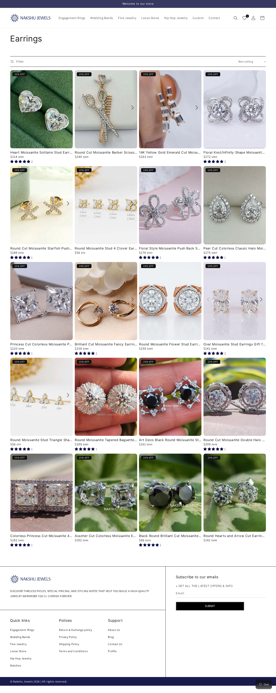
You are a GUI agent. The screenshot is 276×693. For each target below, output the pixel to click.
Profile (112, 651)
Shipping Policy (69, 644)
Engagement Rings (22, 629)
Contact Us (115, 644)
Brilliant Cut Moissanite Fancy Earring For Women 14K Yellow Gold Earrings (106, 344)
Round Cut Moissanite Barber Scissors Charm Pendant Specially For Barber (106, 152)
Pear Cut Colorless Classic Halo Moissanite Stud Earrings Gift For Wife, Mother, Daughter (234, 248)
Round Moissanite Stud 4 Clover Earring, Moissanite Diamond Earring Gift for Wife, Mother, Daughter (106, 248)
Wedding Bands (20, 637)
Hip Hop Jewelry (21, 658)
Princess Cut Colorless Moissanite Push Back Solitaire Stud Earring (41, 344)
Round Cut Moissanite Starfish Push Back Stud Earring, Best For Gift (41, 248)
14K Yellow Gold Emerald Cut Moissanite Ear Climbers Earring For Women (170, 152)
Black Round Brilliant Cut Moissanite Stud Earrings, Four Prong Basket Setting (170, 536)
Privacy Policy (68, 637)
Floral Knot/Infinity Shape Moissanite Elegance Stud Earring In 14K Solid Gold (234, 152)
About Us (114, 629)
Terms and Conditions (73, 651)
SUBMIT (210, 606)
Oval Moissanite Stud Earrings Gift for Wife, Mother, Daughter (234, 344)
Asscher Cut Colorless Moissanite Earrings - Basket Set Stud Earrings (106, 536)
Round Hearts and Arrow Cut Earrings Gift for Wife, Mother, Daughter (234, 536)
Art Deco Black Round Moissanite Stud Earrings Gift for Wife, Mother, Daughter (170, 440)
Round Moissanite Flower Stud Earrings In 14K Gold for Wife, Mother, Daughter (170, 344)
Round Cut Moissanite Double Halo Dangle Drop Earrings (234, 440)
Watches (15, 665)
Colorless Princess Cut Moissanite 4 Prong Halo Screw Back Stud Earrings (41, 536)
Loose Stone (18, 651)
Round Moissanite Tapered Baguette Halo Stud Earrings (106, 440)
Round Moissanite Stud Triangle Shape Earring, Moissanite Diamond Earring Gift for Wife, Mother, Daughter (41, 440)
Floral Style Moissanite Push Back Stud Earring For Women (170, 248)
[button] (72, 18)
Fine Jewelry (18, 644)
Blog (111, 637)
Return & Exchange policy (75, 629)
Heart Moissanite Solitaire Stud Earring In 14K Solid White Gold (41, 152)
